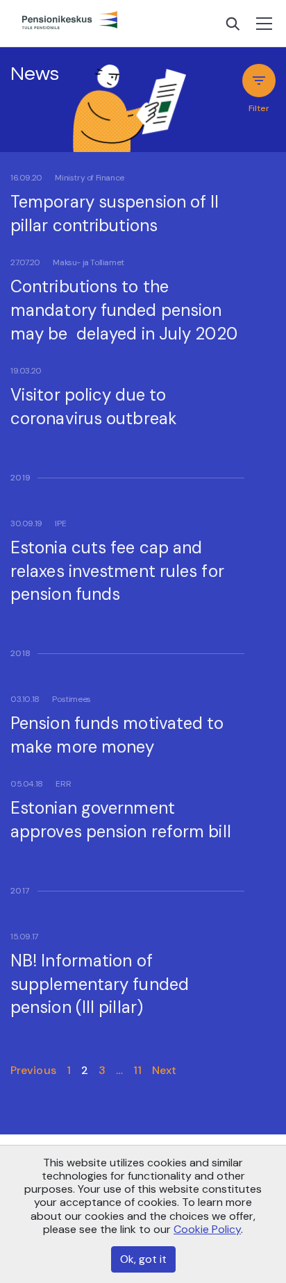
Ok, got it (143, 1259)
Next (164, 1070)
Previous (33, 1070)
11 (137, 1070)
